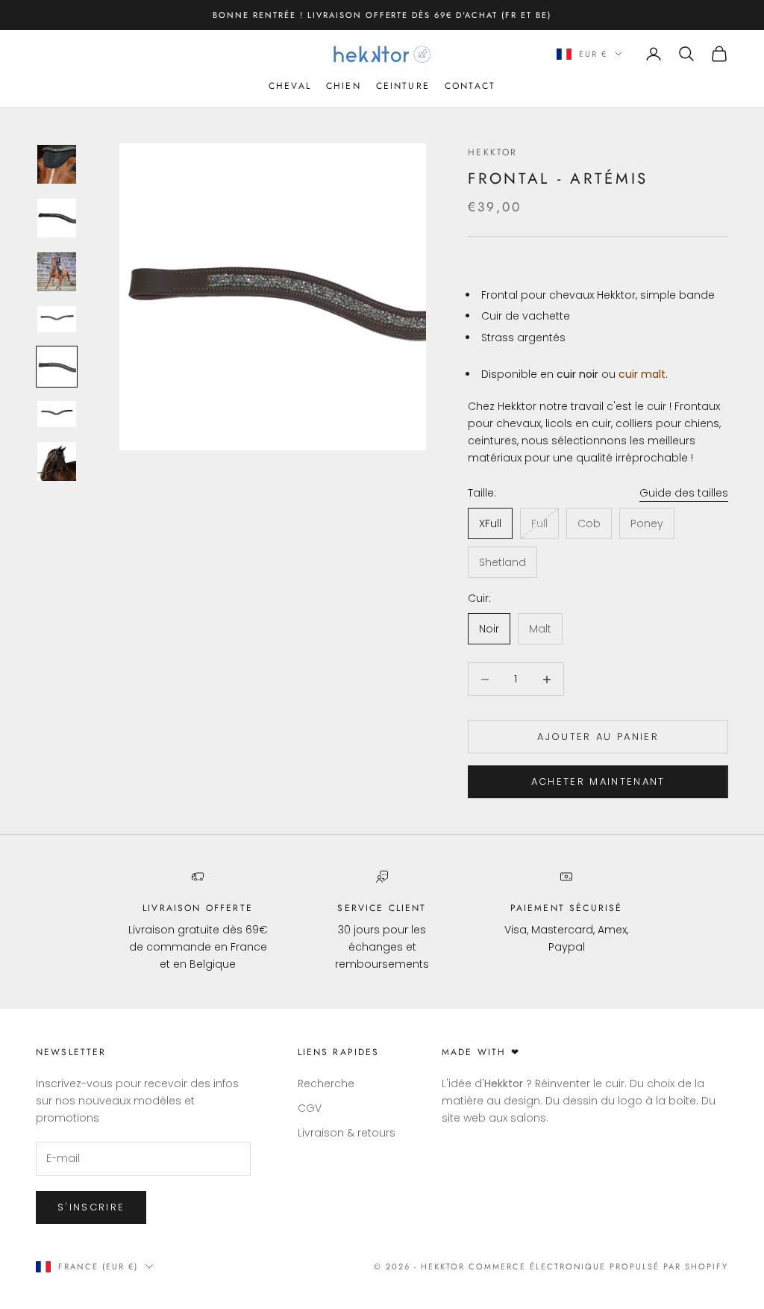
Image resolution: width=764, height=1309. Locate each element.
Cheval (290, 86)
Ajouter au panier (598, 737)
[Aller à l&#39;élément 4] (57, 319)
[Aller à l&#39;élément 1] (57, 164)
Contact (470, 86)
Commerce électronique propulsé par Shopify (598, 1266)
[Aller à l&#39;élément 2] (57, 218)
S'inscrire (91, 1207)
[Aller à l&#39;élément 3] (57, 272)
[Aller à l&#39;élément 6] (57, 414)
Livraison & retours (346, 1132)
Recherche (326, 1083)
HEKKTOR (492, 152)
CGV (310, 1108)
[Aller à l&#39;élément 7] (57, 461)
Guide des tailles (683, 492)
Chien (343, 86)
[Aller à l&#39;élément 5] (57, 367)
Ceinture (403, 86)
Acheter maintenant (598, 781)
